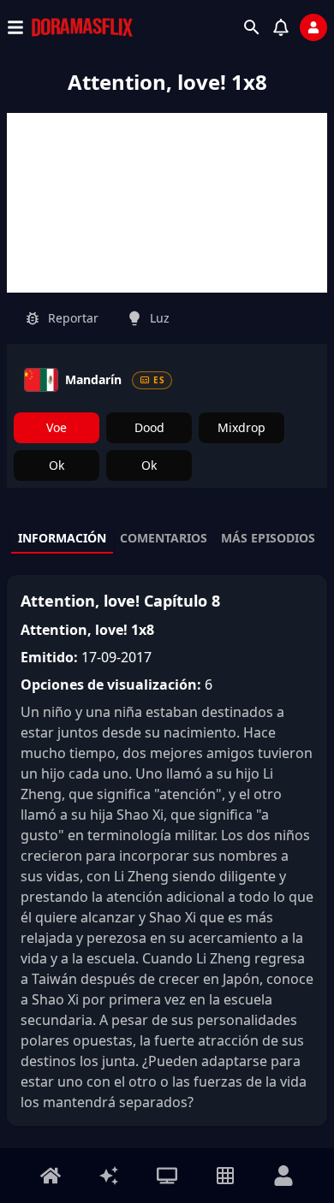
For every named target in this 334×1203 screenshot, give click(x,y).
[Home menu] (50, 1175)
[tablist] (167, 539)
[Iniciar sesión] (313, 27)
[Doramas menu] (167, 1175)
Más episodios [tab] (268, 538)
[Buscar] (252, 27)
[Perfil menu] (283, 1175)
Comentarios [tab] (163, 538)
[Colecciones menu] (225, 1175)
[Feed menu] (108, 1175)
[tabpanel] (167, 850)
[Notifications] (280, 27)
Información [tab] (62, 538)
